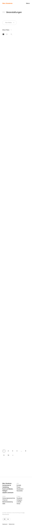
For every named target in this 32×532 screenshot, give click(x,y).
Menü (28, 3)
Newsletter (20, 491)
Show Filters (5, 30)
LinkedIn (19, 502)
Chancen (5, 500)
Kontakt (19, 485)
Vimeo (18, 503)
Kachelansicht (3, 34)
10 (8, 455)
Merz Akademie (7, 3)
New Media (8, 22)
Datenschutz (11, 524)
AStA (3, 503)
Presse (18, 487)
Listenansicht (7, 34)
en (8, 519)
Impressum (4, 524)
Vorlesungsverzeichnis (8, 498)
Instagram (19, 500)
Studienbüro (20, 489)
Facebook (19, 498)
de (4, 519)
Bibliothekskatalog (7, 502)
